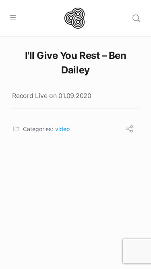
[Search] (136, 18)
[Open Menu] (13, 17)
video (62, 128)
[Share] (129, 130)
